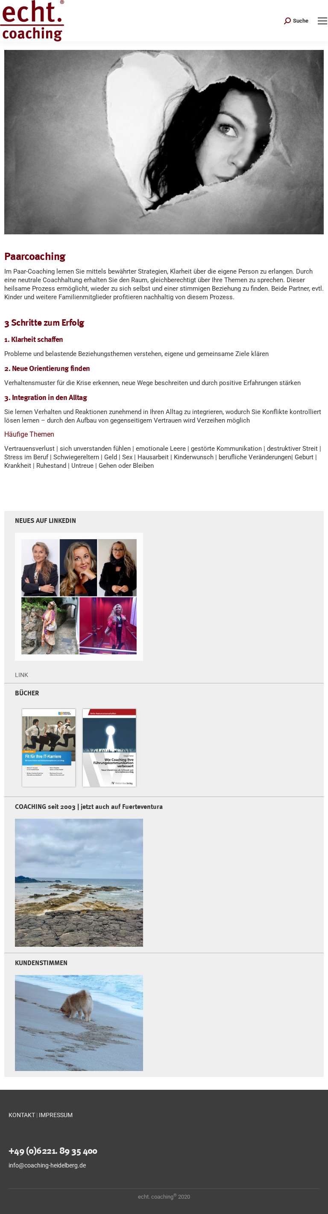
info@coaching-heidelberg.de (47, 1165)
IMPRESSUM (56, 1115)
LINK (21, 674)
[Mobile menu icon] (322, 20)
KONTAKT (22, 1115)
